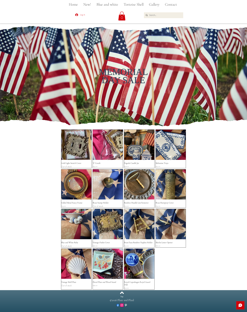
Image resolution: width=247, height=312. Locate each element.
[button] (122, 16)
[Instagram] (121, 305)
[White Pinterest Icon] (125, 305)
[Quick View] (76, 145)
